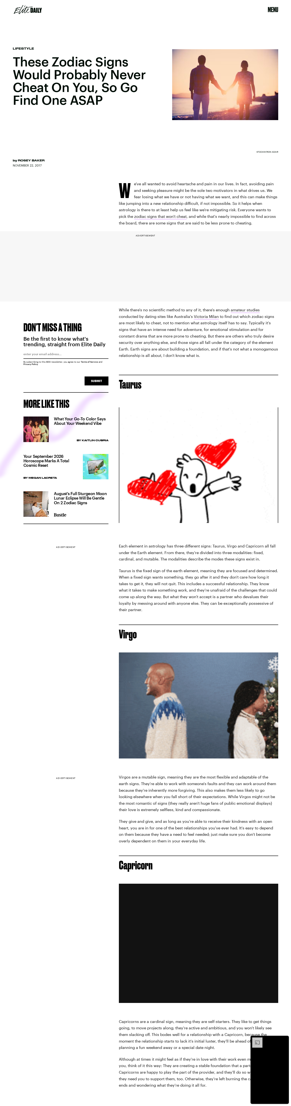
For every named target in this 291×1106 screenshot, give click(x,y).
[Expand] (255, 1039)
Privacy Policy (30, 364)
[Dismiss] (284, 1039)
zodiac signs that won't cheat (160, 216)
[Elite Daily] (28, 9)
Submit (96, 380)
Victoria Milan (206, 316)
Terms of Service (89, 362)
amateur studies (245, 309)
